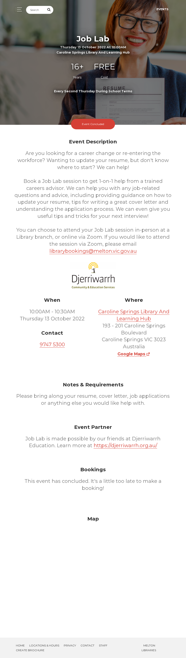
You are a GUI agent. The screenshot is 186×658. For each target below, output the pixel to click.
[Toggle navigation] (18, 9)
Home (20, 645)
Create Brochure (30, 650)
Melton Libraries (149, 648)
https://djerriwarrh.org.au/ (125, 445)
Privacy (70, 645)
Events (162, 9)
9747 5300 (52, 344)
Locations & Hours (44, 645)
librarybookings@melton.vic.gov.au (93, 251)
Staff (103, 645)
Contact (87, 645)
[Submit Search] (49, 10)
